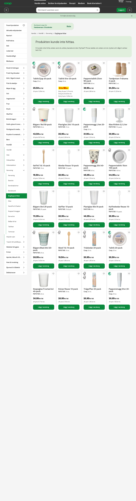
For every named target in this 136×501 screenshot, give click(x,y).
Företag (128, 2)
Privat (121, 2)
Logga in (121, 10)
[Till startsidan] (8, 3)
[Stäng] (131, 16)
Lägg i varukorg (43, 101)
